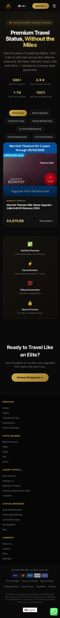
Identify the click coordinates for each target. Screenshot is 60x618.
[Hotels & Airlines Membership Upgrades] (8, 6)
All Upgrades (8, 524)
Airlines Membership (42, 121)
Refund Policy (47, 581)
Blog (4, 529)
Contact (6, 548)
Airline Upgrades (40, 113)
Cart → (40, 6)
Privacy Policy (12, 581)
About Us (7, 543)
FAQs (5, 553)
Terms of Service (30, 581)
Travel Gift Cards (16, 121)
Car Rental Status (11, 519)
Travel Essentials (10, 427)
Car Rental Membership (30, 129)
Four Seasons (9, 475)
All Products (18, 113)
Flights (5, 413)
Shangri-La (8, 480)
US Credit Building (43, 137)
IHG (4, 456)
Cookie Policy (27, 586)
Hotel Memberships (12, 509)
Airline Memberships (12, 514)
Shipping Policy (11, 586)
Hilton (5, 446)
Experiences (8, 422)
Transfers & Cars (10, 417)
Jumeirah (7, 495)
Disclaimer (41, 586)
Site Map (6, 558)
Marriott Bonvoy (10, 441)
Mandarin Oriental (11, 485)
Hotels (5, 408)
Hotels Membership (17, 137)
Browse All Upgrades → (30, 377)
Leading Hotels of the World (16, 490)
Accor (5, 461)
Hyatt (5, 451)
